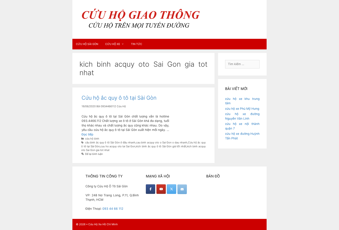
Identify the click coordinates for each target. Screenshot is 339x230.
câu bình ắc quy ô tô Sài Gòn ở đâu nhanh (110, 142)
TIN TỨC (136, 44)
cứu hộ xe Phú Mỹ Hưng (242, 108)
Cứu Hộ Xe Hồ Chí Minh (103, 224)
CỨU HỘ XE (112, 44)
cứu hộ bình (92, 138)
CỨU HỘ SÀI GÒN (87, 44)
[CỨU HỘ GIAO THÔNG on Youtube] (161, 189)
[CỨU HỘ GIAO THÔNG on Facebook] (150, 189)
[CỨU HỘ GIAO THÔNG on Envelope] (182, 189)
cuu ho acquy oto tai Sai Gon (117, 146)
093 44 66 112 (112, 208)
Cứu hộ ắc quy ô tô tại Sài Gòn (119, 98)
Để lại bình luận (94, 153)
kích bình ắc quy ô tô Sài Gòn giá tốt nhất (161, 146)
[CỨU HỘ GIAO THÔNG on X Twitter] (171, 189)
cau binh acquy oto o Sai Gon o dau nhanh (161, 142)
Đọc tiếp (87, 134)
